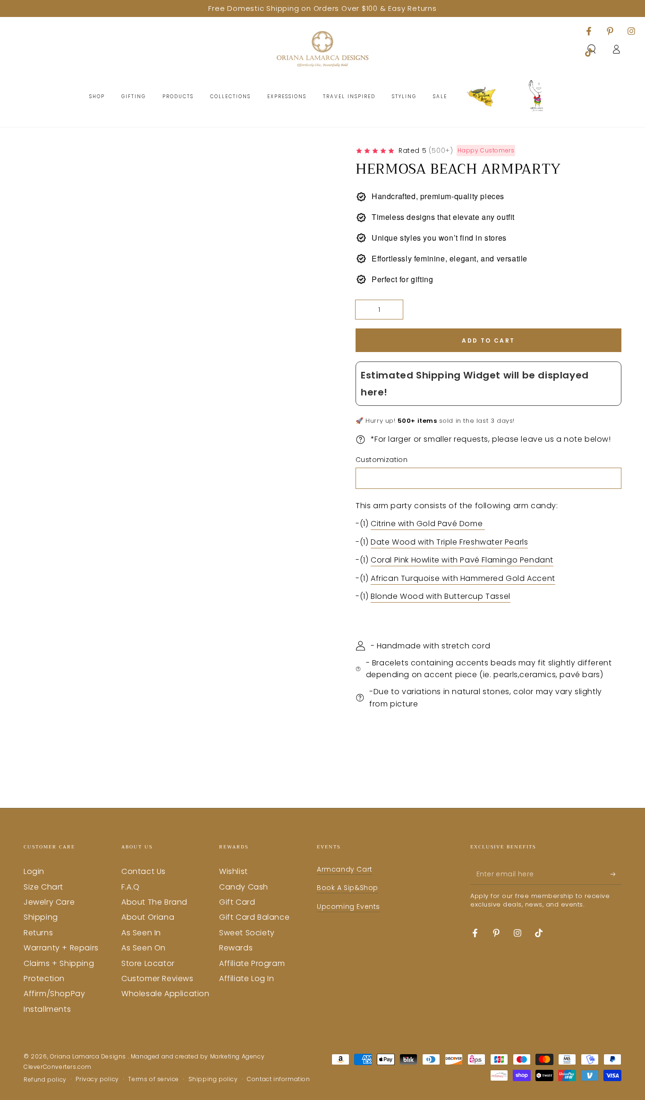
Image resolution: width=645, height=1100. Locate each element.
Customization (381, 459)
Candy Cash (243, 887)
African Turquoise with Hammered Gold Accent (463, 578)
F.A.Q (130, 887)
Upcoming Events (348, 906)
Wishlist (233, 871)
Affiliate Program (252, 963)
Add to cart (488, 340)
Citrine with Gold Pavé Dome (428, 523)
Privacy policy (97, 1079)
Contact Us (143, 871)
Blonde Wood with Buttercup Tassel (440, 596)
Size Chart (43, 887)
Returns (38, 932)
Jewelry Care (49, 902)
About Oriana (147, 917)
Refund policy (45, 1079)
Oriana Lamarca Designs (89, 1056)
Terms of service (153, 1079)
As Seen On (143, 947)
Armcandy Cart (345, 869)
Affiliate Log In (246, 978)
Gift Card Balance (254, 917)
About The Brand (154, 902)
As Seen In (141, 932)
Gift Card (237, 902)
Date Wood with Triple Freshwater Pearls (449, 542)
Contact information (278, 1079)
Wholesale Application (165, 993)
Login (34, 871)
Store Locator (148, 963)
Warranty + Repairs (61, 947)
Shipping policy (213, 1079)
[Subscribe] (616, 874)
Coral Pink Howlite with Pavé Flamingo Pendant (462, 559)
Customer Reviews (157, 978)
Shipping (41, 917)
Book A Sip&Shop (347, 887)
